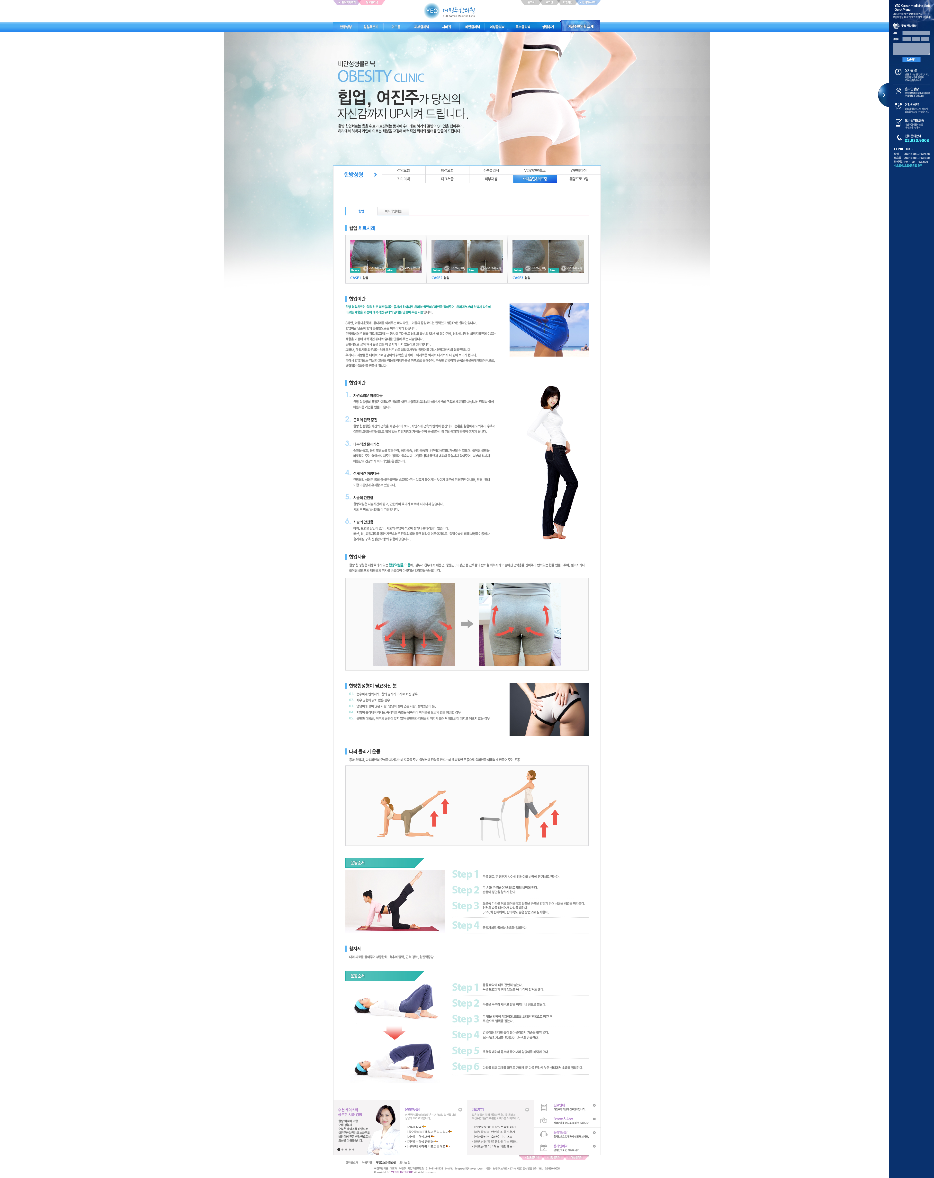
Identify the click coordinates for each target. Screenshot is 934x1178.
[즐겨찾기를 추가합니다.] (346, 2)
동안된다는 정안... (506, 1141)
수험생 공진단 (424, 1141)
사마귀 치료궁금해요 (431, 1146)
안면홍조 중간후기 (503, 1131)
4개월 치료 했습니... (505, 1146)
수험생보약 (422, 1136)
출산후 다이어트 (501, 1136)
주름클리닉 (491, 170)
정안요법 (404, 170)
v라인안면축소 (535, 170)
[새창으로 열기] (372, 2)
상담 (418, 1127)
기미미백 (404, 179)
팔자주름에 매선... (506, 1127)
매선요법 (447, 170)
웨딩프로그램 (579, 179)
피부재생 (491, 179)
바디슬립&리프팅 (535, 179)
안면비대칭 (579, 170)
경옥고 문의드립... (436, 1131)
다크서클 (447, 179)
